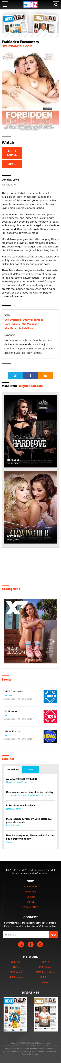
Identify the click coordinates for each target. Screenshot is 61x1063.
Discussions (12, 769)
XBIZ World (16, 972)
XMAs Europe (12, 731)
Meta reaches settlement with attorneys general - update (29, 820)
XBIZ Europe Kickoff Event (21, 778)
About (30, 901)
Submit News (30, 886)
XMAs (45, 982)
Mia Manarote (13, 328)
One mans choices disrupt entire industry (29, 792)
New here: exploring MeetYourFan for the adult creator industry (30, 837)
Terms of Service (28, 1054)
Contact (31, 896)
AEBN (12, 164)
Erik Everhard (12, 320)
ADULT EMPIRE (12, 153)
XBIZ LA (45, 962)
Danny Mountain (33, 320)
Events (6, 680)
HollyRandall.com (17, 46)
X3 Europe (10, 711)
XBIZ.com (16, 962)
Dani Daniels (12, 324)
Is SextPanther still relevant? (22, 805)
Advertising (30, 891)
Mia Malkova (29, 324)
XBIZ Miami (45, 967)
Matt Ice (28, 328)
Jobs (30, 769)
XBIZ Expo (44, 977)
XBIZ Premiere (16, 977)
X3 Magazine (11, 589)
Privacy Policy (30, 907)
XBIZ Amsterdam (14, 691)
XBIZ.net (8, 759)
